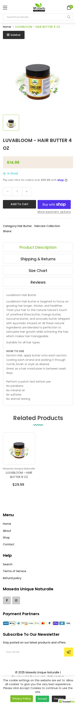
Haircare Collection (47, 226)
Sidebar (16, 35)
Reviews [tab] (38, 282)
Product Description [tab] (38, 247)
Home (7, 524)
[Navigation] (5, 7)
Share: (7, 231)
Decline (59, 699)
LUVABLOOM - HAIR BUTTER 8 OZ (19, 475)
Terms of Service (14, 571)
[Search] (69, 17)
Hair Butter (25, 226)
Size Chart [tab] (38, 270)
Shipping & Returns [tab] (38, 259)
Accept (42, 699)
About (7, 531)
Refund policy (12, 578)
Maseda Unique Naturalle (19, 468)
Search (7, 564)
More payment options (54, 212)
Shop (6, 537)
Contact (8, 544)
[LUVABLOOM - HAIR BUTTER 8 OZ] (19, 448)
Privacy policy (21, 699)
